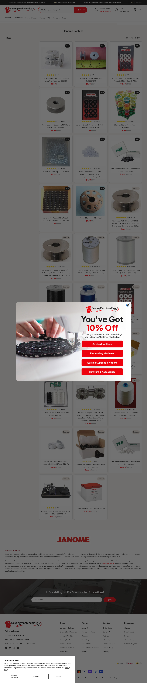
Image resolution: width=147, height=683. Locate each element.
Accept (36, 676)
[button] (102, 344)
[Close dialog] (128, 305)
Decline (58, 676)
